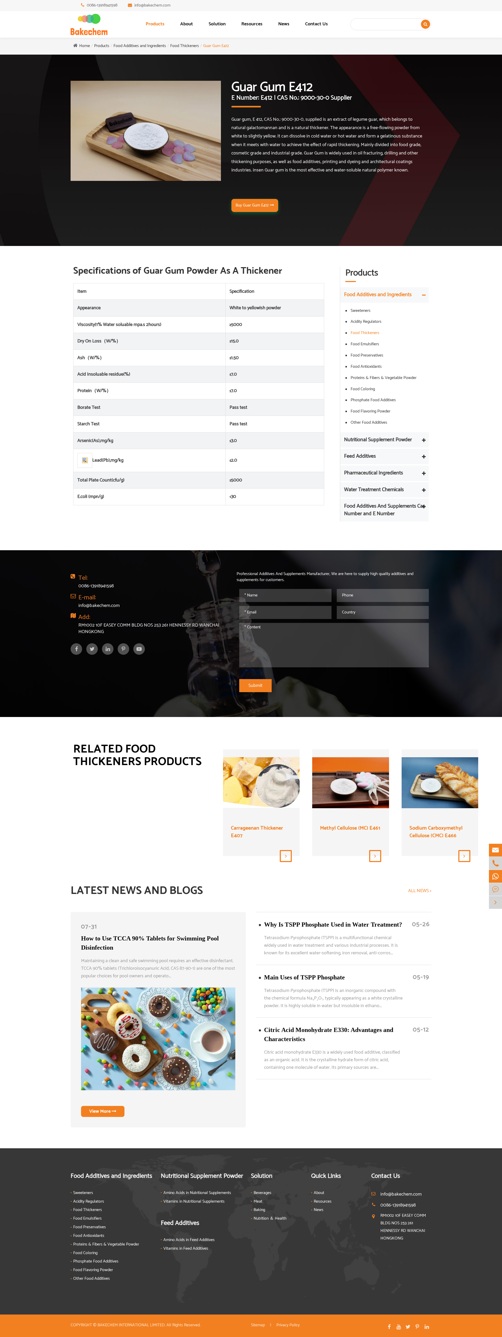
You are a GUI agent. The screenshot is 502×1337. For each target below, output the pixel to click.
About (186, 24)
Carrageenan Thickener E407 (257, 832)
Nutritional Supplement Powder (378, 439)
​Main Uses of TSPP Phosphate (304, 977)
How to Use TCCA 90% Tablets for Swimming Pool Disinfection (150, 943)
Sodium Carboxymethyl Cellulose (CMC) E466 (436, 832)
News (283, 24)
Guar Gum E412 (216, 45)
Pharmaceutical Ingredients (373, 473)
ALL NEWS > (419, 891)
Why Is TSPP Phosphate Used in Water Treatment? (333, 924)
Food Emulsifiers (365, 344)
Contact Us (316, 24)
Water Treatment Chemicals (374, 489)
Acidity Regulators (366, 321)
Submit (255, 686)
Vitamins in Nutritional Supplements (194, 1202)
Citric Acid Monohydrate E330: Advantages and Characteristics (328, 1034)
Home (84, 45)
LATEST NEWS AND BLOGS (137, 891)
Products (155, 24)
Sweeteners (360, 310)
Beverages (262, 1193)
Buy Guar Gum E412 (253, 205)
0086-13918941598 (102, 5)
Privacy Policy (288, 1325)
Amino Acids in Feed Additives (189, 1240)
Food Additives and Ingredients (139, 45)
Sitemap (258, 1325)
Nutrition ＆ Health (270, 1219)
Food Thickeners (184, 45)
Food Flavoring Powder (370, 411)
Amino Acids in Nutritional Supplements (197, 1193)
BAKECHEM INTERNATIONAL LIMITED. (132, 1325)
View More (100, 1111)
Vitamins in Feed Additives (185, 1249)
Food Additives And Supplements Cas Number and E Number (384, 510)
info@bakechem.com (152, 5)
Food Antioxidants (366, 366)
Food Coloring (363, 389)
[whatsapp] (495, 876)
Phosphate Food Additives (373, 400)
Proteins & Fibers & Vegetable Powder (384, 377)
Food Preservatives (367, 355)
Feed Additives (360, 456)
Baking (259, 1210)
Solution (217, 24)
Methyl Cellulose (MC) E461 (350, 828)
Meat (258, 1202)
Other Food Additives (369, 422)
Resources (252, 24)
